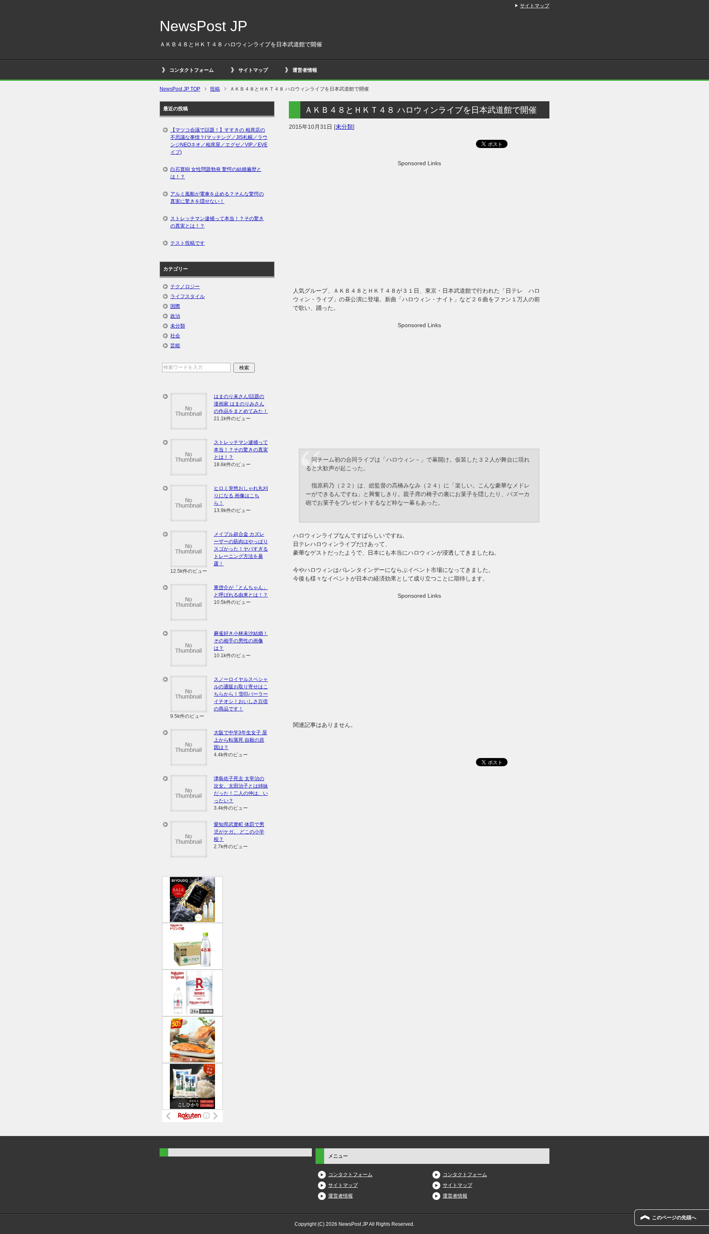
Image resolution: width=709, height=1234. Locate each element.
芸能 (175, 345)
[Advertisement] (419, 225)
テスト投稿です (187, 243)
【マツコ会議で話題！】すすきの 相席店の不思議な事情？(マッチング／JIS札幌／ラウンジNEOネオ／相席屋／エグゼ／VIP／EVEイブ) (219, 141)
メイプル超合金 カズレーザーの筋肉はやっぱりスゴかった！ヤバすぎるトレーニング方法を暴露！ (241, 549)
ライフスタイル (187, 296)
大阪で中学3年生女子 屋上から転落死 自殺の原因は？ (240, 740)
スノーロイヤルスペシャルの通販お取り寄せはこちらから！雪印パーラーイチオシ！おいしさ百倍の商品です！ (241, 694)
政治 (175, 316)
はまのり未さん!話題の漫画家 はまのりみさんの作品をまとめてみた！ (241, 404)
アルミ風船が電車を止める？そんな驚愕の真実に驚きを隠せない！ (217, 197)
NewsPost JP (203, 26)
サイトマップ (253, 70)
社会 (175, 336)
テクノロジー (185, 286)
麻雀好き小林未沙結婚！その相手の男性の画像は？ (241, 641)
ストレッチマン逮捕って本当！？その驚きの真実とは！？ (217, 222)
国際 (175, 306)
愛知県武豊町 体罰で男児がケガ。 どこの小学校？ (239, 832)
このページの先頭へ (674, 1217)
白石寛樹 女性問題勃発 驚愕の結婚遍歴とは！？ (215, 173)
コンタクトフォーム (191, 70)
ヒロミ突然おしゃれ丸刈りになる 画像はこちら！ (241, 495)
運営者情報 (305, 70)
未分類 (344, 126)
